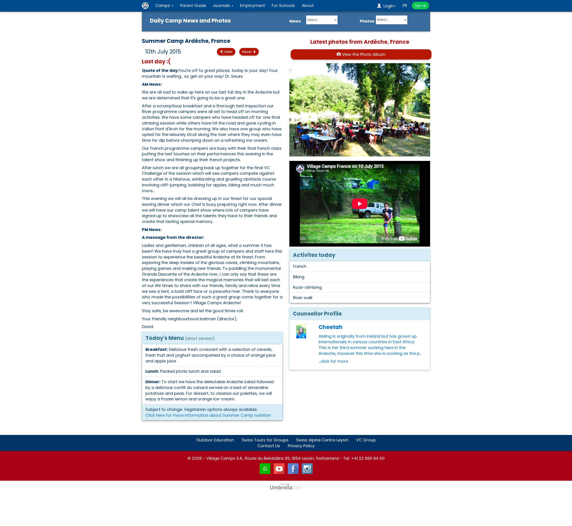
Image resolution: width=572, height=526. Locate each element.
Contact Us (268, 446)
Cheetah (331, 327)
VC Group (366, 440)
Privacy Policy (301, 446)
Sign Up (420, 5)
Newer (247, 52)
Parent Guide (193, 5)
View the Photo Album (363, 54)
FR (405, 5)
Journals (222, 5)
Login (387, 6)
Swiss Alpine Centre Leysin (322, 440)
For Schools (283, 5)
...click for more (333, 361)
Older (227, 52)
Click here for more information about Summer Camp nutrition (208, 415)
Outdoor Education (215, 440)
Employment (252, 5)
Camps (163, 5)
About (308, 5)
